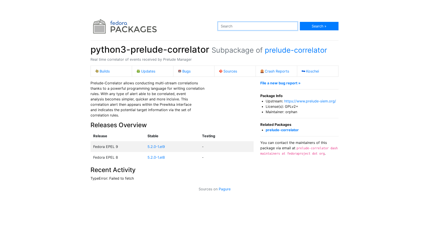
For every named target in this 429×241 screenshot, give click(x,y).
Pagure (225, 189)
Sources (230, 71)
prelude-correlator (296, 50)
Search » (319, 26)
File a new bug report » (280, 83)
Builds (105, 71)
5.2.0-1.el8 (156, 157)
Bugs (186, 71)
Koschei (312, 71)
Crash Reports (277, 71)
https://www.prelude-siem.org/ (310, 101)
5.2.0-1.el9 (156, 146)
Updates (148, 71)
